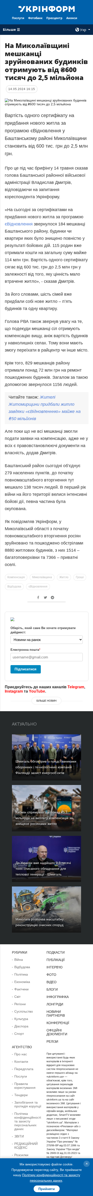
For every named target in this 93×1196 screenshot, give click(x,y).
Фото (51, 975)
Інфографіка (57, 997)
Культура (21, 1019)
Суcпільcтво (23, 1011)
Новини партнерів (55, 1013)
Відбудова (14, 586)
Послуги (18, 18)
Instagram (14, 691)
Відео (51, 982)
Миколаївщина (42, 577)
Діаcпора (21, 1026)
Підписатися (25, 669)
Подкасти (55, 952)
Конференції (57, 1023)
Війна (18, 959)
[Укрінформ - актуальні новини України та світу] (46, 8)
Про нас (20, 1054)
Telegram (75, 687)
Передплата (23, 1069)
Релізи (52, 1041)
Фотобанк (35, 18)
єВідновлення (19, 224)
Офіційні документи (56, 1032)
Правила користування (25, 1085)
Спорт (19, 1034)
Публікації (55, 960)
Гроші (80, 577)
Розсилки (21, 1155)
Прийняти (46, 1189)
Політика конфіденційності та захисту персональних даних (27, 1121)
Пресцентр (54, 18)
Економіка (22, 982)
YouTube (37, 691)
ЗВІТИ (19, 1136)
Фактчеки (21, 989)
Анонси (71, 18)
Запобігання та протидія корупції (27, 1104)
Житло (63, 577)
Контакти (21, 1061)
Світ (17, 996)
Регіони (20, 1004)
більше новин (46, 700)
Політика (21, 974)
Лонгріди (54, 1004)
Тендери (21, 1095)
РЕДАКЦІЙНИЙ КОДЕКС (26, 1145)
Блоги (52, 989)
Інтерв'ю (54, 967)
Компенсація (16, 577)
